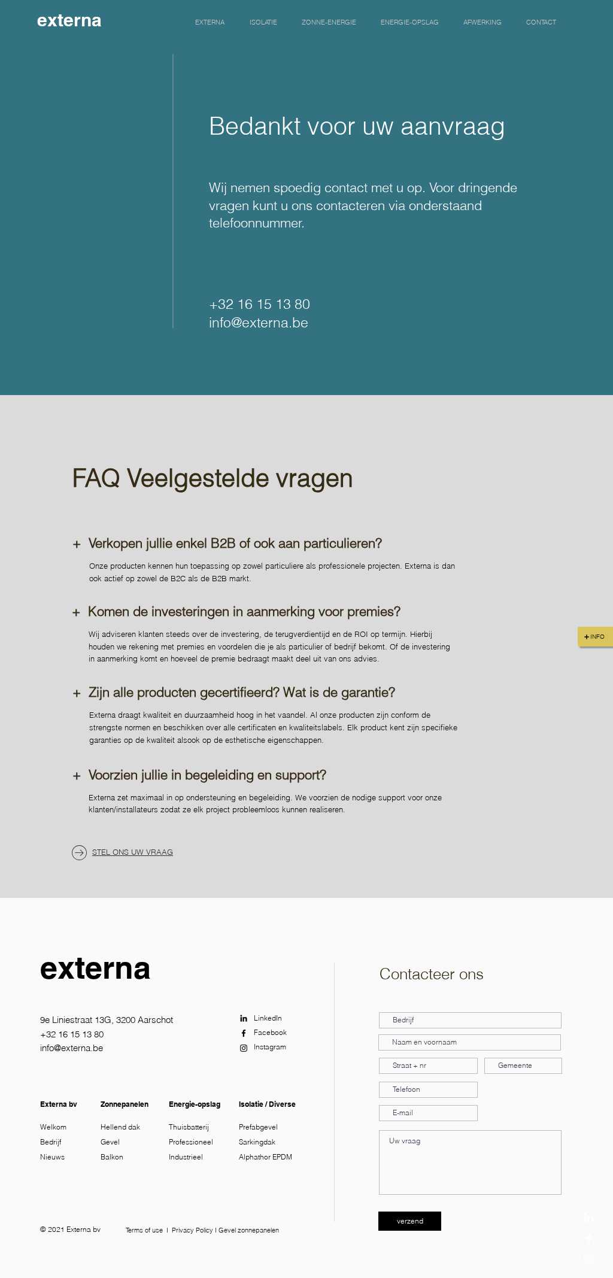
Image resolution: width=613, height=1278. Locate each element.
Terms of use (144, 1230)
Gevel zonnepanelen (249, 1230)
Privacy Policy (192, 1230)
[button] (210, 22)
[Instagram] (589, 1259)
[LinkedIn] (589, 1217)
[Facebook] (589, 1238)
